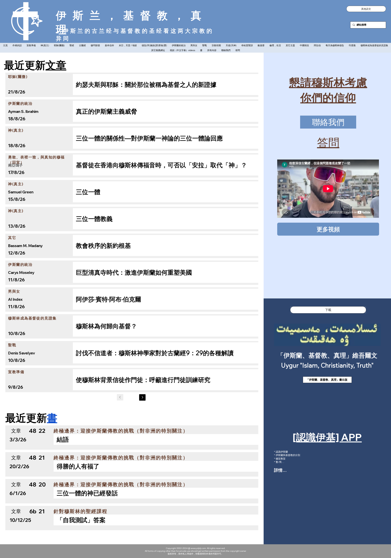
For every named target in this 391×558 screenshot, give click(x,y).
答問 (328, 142)
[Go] (142, 397)
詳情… (280, 470)
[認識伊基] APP (327, 437)
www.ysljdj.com (198, 548)
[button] (366, 9)
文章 (56, 65)
